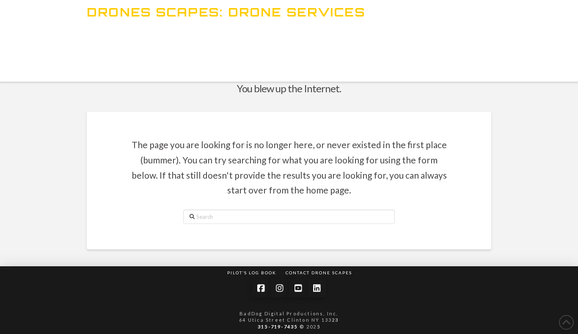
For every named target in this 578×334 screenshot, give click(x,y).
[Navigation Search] (266, 66)
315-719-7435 (277, 326)
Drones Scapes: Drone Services (226, 12)
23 (335, 320)
